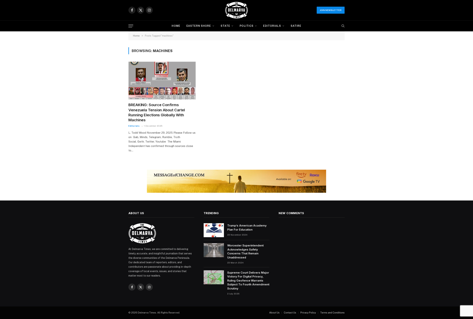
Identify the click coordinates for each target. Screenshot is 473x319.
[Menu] (130, 26)
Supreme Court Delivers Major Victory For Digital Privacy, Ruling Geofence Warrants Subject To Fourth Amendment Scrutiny (248, 280)
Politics (246, 25)
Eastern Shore (198, 25)
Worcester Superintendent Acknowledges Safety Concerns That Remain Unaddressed (245, 251)
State (225, 25)
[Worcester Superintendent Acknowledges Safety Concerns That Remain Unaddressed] (214, 250)
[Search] (343, 26)
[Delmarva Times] (236, 10)
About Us (274, 312)
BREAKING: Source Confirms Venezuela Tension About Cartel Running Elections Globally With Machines (156, 112)
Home (176, 25)
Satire (296, 25)
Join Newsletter (330, 10)
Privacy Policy (308, 312)
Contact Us (290, 312)
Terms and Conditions (332, 312)
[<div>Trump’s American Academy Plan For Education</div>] (214, 230)
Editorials (272, 25)
